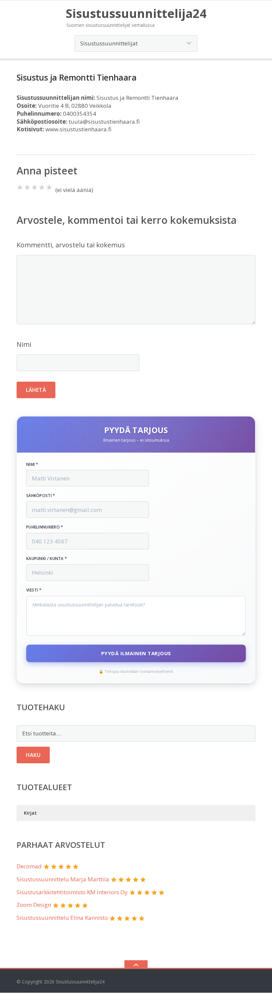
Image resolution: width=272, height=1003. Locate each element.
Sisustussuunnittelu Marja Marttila (63, 879)
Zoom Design (34, 905)
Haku (33, 755)
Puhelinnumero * (44, 527)
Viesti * (33, 590)
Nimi (24, 344)
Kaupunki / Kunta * (46, 558)
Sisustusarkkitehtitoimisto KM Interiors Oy (72, 892)
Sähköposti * (40, 495)
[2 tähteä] (27, 187)
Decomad (29, 866)
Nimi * (32, 464)
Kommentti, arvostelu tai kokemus (71, 244)
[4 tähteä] (41, 187)
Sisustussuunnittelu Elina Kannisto (62, 917)
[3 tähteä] (34, 187)
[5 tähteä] (49, 187)
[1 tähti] (20, 187)
